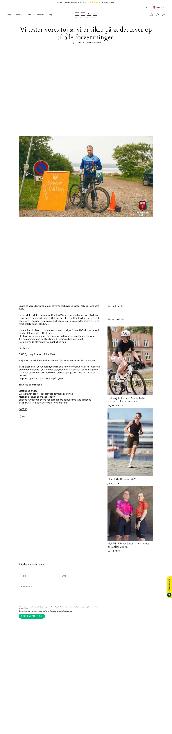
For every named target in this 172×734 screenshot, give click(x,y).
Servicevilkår (93, 607)
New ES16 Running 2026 (122, 479)
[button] (18, 15)
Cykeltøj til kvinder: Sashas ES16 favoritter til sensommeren (126, 399)
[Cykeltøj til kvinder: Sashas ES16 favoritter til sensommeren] (130, 360)
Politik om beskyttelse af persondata (72, 607)
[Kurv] (164, 15)
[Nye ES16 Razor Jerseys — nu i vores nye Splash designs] (130, 513)
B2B (147, 7)
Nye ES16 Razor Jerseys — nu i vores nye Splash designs (128, 545)
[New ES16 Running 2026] (130, 442)
